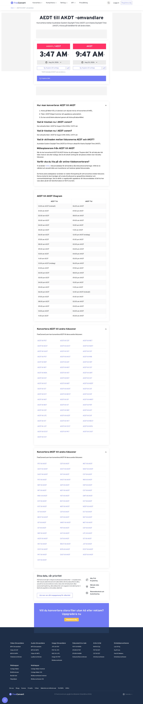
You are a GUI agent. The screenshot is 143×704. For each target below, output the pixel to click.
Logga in (116, 3)
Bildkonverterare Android (38, 676)
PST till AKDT (42, 464)
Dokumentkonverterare (79, 657)
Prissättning (83, 3)
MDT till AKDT (65, 507)
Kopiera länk (45, 78)
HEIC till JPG (56, 653)
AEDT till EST (42, 378)
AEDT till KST (42, 384)
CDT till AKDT (64, 464)
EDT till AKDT (64, 517)
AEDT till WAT (64, 410)
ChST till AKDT (65, 555)
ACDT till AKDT (42, 539)
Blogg (17, 688)
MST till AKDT (65, 490)
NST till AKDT (87, 517)
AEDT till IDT (64, 400)
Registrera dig (126, 3)
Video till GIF (14, 650)
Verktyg (63, 3)
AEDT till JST (41, 426)
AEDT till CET (87, 378)
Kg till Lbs (117, 650)
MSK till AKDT (42, 496)
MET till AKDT (87, 523)
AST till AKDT (64, 533)
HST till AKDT (64, 496)
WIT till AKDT (41, 490)
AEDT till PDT (87, 405)
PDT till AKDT (64, 528)
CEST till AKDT (42, 549)
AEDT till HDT (87, 362)
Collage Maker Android (38, 669)
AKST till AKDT (65, 480)
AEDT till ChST (88, 432)
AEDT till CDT (64, 341)
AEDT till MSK (42, 373)
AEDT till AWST (88, 400)
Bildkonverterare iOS (37, 679)
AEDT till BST (64, 378)
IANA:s (48, 166)
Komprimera (50, 3)
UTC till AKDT (87, 533)
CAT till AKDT (64, 512)
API (72, 3)
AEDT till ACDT (65, 416)
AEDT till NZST (88, 346)
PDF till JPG (55, 650)
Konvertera (36, 3)
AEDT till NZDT (88, 384)
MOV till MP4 (14, 653)
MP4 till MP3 (35, 650)
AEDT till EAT (87, 416)
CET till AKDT (87, 501)
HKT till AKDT (42, 544)
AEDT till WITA (88, 426)
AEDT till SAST (42, 351)
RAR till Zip (96, 647)
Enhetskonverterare (120, 657)
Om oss (11, 688)
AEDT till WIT (41, 367)
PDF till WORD (76, 647)
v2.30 (68, 694)
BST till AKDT (64, 501)
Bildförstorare (14, 672)
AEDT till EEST (42, 432)
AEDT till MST (65, 367)
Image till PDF (56, 657)
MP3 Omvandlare (36, 647)
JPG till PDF (55, 647)
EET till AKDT (87, 512)
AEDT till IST (41, 389)
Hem (12, 8)
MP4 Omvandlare (15, 647)
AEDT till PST (42, 341)
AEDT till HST (64, 373)
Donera (23, 688)
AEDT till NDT (42, 362)
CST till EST (96, 653)
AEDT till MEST (65, 394)
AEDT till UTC (42, 416)
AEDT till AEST (65, 346)
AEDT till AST (87, 410)
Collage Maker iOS (36, 672)
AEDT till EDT (87, 394)
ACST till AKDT (42, 469)
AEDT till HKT (64, 421)
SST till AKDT (64, 474)
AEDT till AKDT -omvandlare (25, 8)
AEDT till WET (87, 341)
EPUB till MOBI (77, 653)
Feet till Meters (118, 653)
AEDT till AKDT (65, 389)
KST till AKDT (42, 507)
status (67, 688)
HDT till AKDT (87, 485)
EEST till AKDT (88, 549)
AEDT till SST (64, 351)
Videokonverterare (16, 657)
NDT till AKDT (42, 485)
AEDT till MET (42, 405)
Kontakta (60, 688)
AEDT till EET (42, 394)
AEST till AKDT (65, 469)
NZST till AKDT (88, 469)
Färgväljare (13, 679)
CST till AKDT (87, 474)
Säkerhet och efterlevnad (48, 688)
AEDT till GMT (87, 373)
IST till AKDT (41, 512)
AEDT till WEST (88, 421)
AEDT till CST (87, 351)
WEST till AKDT (65, 544)
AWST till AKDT (65, 523)
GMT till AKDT (87, 496)
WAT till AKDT (42, 533)
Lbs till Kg (117, 647)
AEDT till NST (42, 400)
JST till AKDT (87, 544)
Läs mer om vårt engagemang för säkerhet (54, 595)
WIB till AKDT (87, 480)
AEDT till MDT (65, 384)
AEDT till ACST (42, 346)
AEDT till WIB (87, 357)
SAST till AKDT (42, 474)
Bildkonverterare (57, 660)
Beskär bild (13, 676)
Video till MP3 (35, 653)
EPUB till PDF (76, 650)
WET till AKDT (87, 464)
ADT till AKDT (64, 485)
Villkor (37, 688)
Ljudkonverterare (36, 657)
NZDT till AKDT (88, 507)
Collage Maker (14, 669)
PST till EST (96, 650)
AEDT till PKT (64, 432)
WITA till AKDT (65, 549)
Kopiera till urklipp (52, 68)
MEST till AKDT (42, 517)
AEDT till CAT (87, 389)
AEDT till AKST (65, 357)
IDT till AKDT (41, 523)
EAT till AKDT (64, 539)
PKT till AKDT (42, 555)
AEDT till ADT (64, 362)
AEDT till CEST (65, 426)
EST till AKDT (42, 501)
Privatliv (30, 688)
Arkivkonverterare (98, 657)
